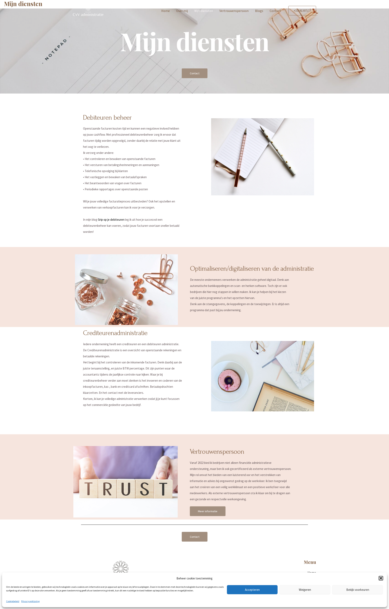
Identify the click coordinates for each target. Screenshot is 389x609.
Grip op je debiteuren (111, 219)
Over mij (182, 11)
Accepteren (252, 589)
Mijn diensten (203, 11)
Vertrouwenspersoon (234, 11)
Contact (275, 11)
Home (165, 11)
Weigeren (305, 589)
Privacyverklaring (30, 601)
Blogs (259, 11)
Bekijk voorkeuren (357, 589)
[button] (381, 578)
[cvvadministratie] (88, 10)
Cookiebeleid (12, 601)
